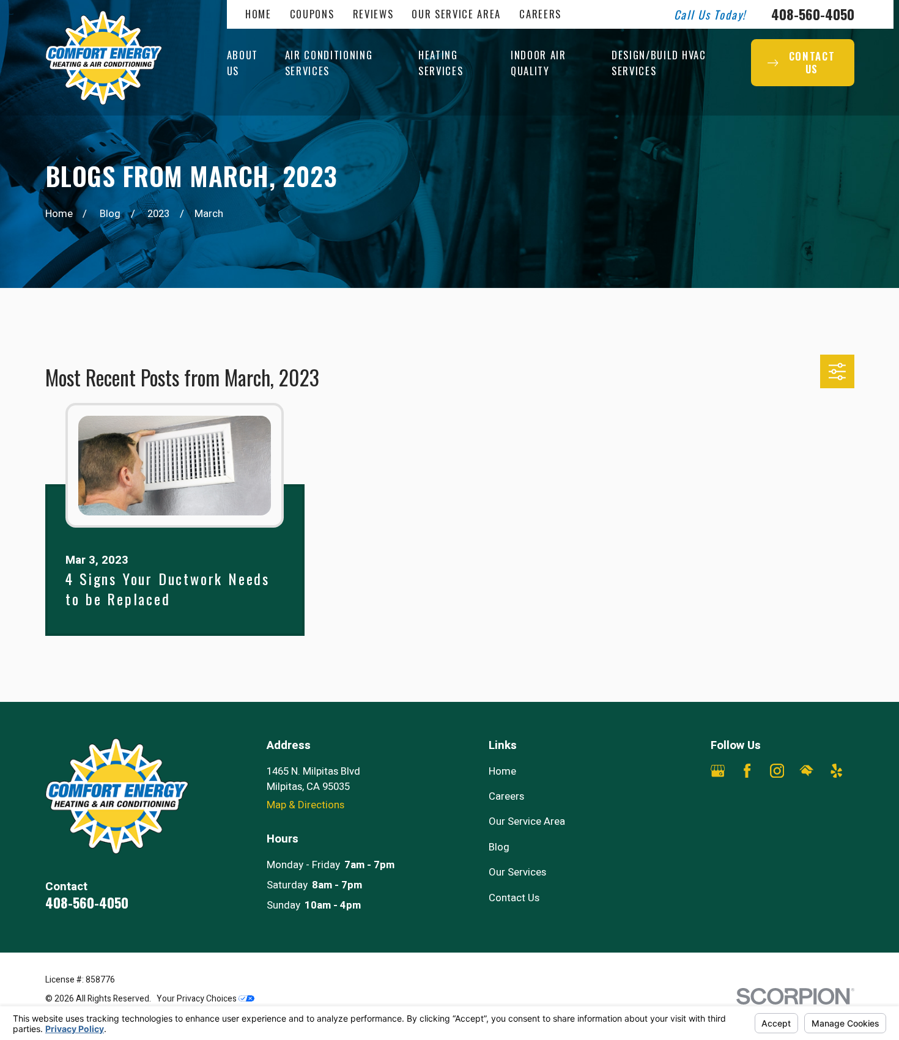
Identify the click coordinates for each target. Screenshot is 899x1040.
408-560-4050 (812, 14)
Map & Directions (305, 805)
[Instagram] (777, 771)
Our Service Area (456, 13)
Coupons (312, 13)
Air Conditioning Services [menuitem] (329, 62)
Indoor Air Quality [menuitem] (538, 62)
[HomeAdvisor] (806, 771)
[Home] (104, 57)
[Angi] (718, 800)
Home (258, 13)
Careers (540, 13)
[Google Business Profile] (718, 771)
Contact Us (514, 897)
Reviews (373, 13)
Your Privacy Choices (198, 998)
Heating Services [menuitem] (440, 62)
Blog (499, 847)
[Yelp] (836, 771)
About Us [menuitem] (242, 62)
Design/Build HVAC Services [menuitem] (659, 62)
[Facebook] (747, 771)
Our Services (517, 872)
